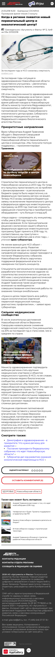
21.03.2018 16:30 (8, 11)
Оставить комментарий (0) (27, 480)
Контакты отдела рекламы (18, 562)
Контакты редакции (14, 559)
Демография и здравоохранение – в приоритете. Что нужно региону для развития (25, 443)
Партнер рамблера (25, 644)
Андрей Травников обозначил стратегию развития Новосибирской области (30, 538)
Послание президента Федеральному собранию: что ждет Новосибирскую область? (26, 451)
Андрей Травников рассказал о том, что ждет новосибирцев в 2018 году (32, 504)
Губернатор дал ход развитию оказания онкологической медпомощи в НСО (27, 458)
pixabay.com (7, 73)
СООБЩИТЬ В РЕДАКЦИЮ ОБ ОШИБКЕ (22, 566)
